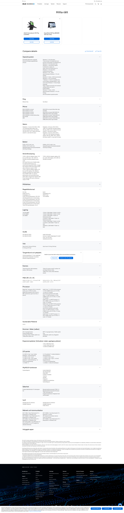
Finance (50, 490)
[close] (81, 252)
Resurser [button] (59, 4)
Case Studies (65, 475)
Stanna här (54, 258)
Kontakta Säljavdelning (26, 473)
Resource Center (66, 473)
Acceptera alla (117, 508)
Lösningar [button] (46, 4)
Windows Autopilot (93, 479)
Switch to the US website (66, 258)
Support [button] (65, 4)
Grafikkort (37, 487)
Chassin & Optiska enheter (40, 492)
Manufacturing (52, 483)
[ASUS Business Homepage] (28, 3)
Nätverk (37, 490)
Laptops (37, 473)
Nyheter (64, 477)
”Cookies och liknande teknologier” (35, 511)
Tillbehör (37, 498)
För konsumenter (89, 4)
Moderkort (37, 485)
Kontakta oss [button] (99, 1)
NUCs (37, 477)
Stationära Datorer (39, 475)
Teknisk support (25, 480)
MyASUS (91, 473)
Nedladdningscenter (25, 482)
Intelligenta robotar (39, 496)
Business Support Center (80, 482)
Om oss (24, 1)
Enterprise (51, 475)
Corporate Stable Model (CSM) (81, 475)
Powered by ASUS (79, 477)
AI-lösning (51, 494)
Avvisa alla (106, 508)
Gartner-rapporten (66, 479)
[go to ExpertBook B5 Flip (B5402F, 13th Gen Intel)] (52, 26)
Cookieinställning (96, 508)
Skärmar (37, 479)
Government (51, 492)
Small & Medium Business (54, 473)
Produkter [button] (39, 4)
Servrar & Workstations (40, 483)
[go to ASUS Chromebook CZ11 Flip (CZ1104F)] (32, 26)
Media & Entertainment (53, 488)
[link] (31, 42)
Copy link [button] (99, 51)
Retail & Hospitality (52, 479)
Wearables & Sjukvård (40, 494)
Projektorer (38, 481)
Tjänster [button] (53, 4)
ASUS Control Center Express (95, 477)
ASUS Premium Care (26, 484)
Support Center (25, 478)
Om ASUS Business (66, 484)
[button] (95, 3)
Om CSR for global (66, 486)
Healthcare (51, 481)
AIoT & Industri (38, 489)
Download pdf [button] (90, 51)
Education (51, 477)
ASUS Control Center (93, 475)
